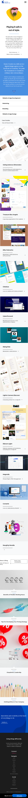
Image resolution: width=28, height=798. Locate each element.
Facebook (14, 780)
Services (14, 760)
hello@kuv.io (14, 753)
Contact (14, 769)
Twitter (14, 778)
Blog (14, 767)
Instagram (14, 784)
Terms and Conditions (14, 773)
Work (14, 762)
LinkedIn (14, 782)
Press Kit (14, 771)
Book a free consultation (19, 796)
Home (14, 758)
